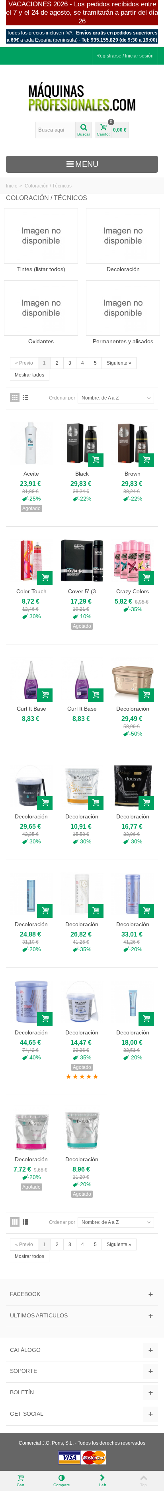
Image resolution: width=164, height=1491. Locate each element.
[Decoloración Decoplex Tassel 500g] (82, 786)
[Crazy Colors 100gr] (132, 560)
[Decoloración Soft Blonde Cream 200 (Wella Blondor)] (132, 1001)
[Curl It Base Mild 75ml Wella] (82, 678)
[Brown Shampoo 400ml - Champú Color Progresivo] (132, 443)
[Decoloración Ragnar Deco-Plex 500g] (82, 1001)
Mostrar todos (29, 375)
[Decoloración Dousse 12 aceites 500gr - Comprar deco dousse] (132, 786)
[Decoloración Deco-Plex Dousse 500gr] (31, 786)
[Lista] (25, 397)
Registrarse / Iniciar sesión (125, 56)
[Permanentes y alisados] (123, 308)
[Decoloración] (123, 236)
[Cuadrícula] (15, 397)
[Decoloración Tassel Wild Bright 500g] (31, 1129)
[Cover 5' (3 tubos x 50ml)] (82, 560)
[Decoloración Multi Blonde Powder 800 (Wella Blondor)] (31, 1001)
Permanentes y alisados (123, 341)
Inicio (12, 186)
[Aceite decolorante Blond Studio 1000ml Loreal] (31, 443)
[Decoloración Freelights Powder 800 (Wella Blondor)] (82, 894)
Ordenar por (62, 398)
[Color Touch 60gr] (31, 560)
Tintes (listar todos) (41, 269)
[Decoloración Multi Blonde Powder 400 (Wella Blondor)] (132, 894)
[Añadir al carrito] (95, 460)
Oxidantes (41, 341)
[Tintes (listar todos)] (41, 236)
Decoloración (123, 269)
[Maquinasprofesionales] (82, 97)
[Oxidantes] (41, 308)
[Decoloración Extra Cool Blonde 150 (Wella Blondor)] (31, 894)
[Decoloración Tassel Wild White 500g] (82, 1129)
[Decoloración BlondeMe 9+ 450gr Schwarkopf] (132, 678)
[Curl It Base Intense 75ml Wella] (31, 678)
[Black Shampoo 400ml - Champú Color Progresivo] (82, 443)
